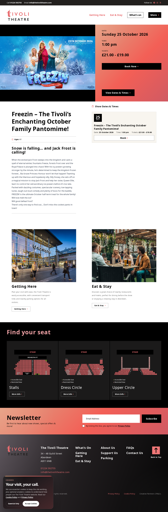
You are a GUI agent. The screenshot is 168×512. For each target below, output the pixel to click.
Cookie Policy (129, 494)
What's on (135, 15)
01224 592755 (16, 2)
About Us (108, 447)
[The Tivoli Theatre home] (18, 15)
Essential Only (13, 504)
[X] (160, 2)
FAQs (130, 447)
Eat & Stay (116, 15)
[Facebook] (154, 2)
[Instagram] (157, 2)
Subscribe (151, 418)
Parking (107, 458)
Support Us (109, 452)
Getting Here (97, 15)
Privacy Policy (124, 426)
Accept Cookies (31, 504)
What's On (83, 447)
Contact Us (134, 452)
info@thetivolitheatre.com (40, 2)
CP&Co (158, 494)
